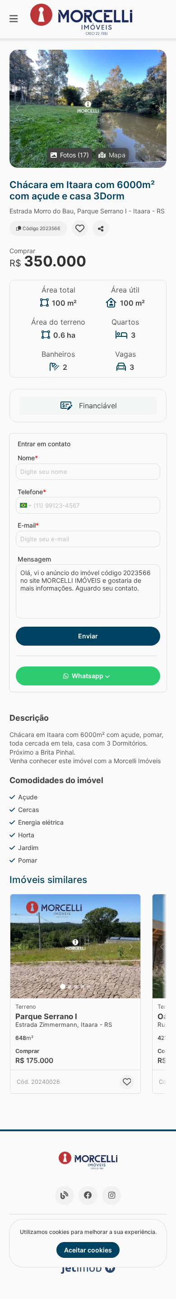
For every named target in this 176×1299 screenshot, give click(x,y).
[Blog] (64, 1195)
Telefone (32, 492)
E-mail (28, 525)
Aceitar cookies (88, 1250)
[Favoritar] (80, 228)
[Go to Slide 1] (62, 986)
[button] (88, 109)
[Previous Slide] (16, 109)
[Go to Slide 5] (88, 986)
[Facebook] (88, 1195)
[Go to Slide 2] (69, 986)
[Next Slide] (159, 109)
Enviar (88, 636)
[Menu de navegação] (13, 19)
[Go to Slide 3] (76, 986)
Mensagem (34, 559)
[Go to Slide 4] (82, 986)
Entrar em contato (44, 444)
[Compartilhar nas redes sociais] (101, 228)
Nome (28, 458)
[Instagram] (111, 1195)
